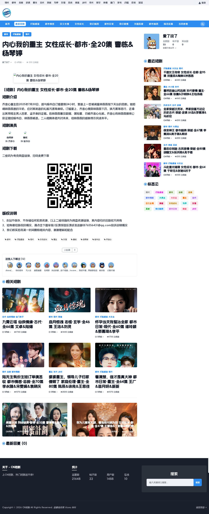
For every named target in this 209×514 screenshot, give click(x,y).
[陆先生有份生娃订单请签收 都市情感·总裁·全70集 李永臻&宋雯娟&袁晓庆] (23, 355)
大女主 (112, 317)
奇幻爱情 (124, 24)
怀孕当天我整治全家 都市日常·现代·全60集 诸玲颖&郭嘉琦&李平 (116, 326)
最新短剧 (20, 24)
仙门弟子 (20, 317)
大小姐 (171, 87)
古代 (42, 3)
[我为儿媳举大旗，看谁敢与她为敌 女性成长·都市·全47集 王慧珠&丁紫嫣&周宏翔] (104, 420)
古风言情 (183, 24)
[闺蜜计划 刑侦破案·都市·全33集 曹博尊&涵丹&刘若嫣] (34, 420)
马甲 (56, 3)
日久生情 (64, 24)
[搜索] (202, 24)
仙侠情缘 (11, 317)
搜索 (198, 482)
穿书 (119, 3)
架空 (98, 3)
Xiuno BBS (70, 507)
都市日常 (109, 24)
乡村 (84, 3)
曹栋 (25, 137)
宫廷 (140, 3)
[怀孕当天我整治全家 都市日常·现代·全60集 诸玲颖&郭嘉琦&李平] (116, 300)
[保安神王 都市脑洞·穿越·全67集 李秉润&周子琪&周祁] (154, 132)
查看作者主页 (169, 48)
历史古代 (168, 105)
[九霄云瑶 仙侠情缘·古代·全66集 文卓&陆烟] (23, 300)
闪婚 (126, 3)
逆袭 (28, 3)
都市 (14, 3)
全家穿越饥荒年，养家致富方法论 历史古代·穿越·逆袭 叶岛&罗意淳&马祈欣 (185, 113)
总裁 (21, 3)
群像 (60, 317)
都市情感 (49, 24)
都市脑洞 (153, 24)
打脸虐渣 (34, 24)
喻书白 (97, 239)
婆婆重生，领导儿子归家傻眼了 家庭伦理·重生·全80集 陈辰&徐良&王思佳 (69, 381)
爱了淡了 (6, 62)
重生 (35, 3)
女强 (63, 3)
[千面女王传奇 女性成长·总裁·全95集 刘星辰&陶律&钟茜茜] (154, 74)
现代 (7, 3)
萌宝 (77, 3)
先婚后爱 (138, 24)
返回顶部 (200, 507)
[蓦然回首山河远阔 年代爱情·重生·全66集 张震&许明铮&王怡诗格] (154, 93)
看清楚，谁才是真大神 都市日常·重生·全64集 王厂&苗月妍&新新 (116, 381)
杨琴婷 (10, 137)
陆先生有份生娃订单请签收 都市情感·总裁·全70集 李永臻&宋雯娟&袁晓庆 (22, 381)
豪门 (112, 3)
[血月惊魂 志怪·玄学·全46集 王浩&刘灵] (70, 300)
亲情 (105, 3)
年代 (91, 3)
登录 (203, 3)
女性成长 (79, 24)
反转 (133, 3)
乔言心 (109, 239)
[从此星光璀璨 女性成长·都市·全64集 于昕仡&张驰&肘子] (154, 169)
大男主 (176, 127)
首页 (7, 24)
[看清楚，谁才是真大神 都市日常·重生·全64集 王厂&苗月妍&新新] (116, 355)
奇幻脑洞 (94, 24)
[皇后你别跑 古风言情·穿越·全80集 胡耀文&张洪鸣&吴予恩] (154, 151)
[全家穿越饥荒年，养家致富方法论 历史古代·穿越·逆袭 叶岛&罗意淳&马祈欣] (154, 113)
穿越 (49, 3)
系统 (70, 3)
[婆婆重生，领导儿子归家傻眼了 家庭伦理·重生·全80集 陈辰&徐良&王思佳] (70, 355)
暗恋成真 (168, 24)
